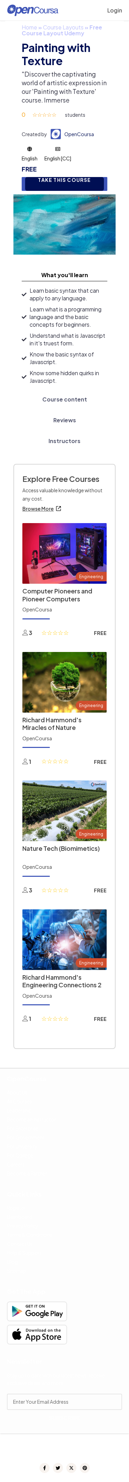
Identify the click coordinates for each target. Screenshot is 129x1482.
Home (29, 27)
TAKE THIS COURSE (64, 180)
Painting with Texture (56, 54)
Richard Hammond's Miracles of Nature (52, 724)
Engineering (91, 576)
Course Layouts (63, 27)
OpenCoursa (79, 134)
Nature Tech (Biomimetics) (61, 848)
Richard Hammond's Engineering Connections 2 (61, 981)
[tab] (64, 275)
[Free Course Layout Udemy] (64, 223)
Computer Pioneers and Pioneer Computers (57, 595)
